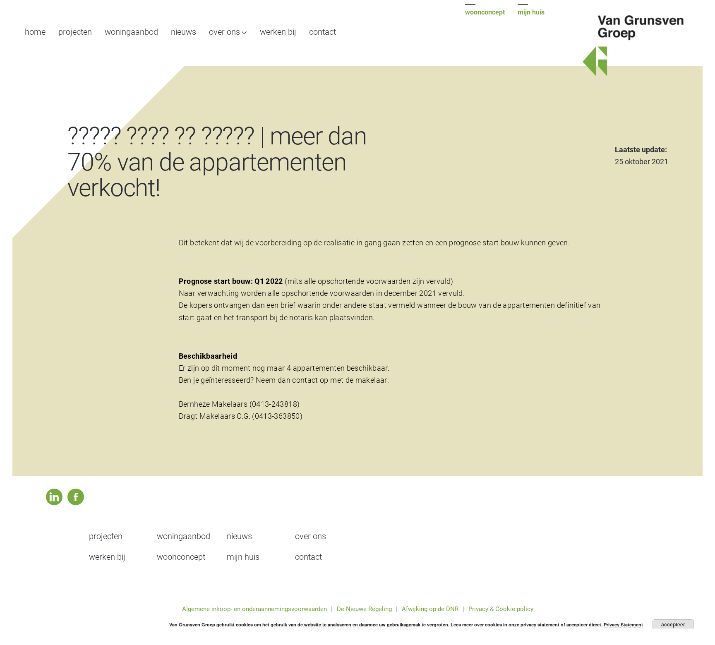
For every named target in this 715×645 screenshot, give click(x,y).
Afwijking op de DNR (430, 609)
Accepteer (673, 624)
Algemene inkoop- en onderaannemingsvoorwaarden (254, 609)
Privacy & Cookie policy (500, 609)
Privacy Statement (623, 624)
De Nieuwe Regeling (364, 609)
